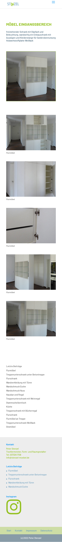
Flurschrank (11, 378)
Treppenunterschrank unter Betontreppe (25, 374)
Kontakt (18, 530)
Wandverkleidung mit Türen (19, 382)
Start (9, 530)
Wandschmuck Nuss (15, 390)
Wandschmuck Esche (16, 386)
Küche (9, 406)
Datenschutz (46, 530)
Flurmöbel (11, 370)
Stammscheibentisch (16, 402)
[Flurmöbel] (31, 150)
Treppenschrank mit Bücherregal (21, 410)
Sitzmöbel (10, 426)
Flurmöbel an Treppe (15, 418)
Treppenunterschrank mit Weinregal (23, 398)
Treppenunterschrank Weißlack (20, 423)
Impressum (31, 530)
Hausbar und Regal (15, 394)
